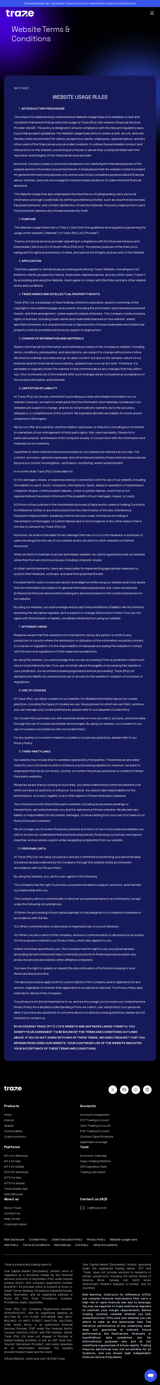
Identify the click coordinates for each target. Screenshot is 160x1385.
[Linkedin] (147, 1089)
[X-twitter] (112, 1089)
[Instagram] (136, 1089)
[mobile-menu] (150, 13)
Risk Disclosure (127, 3)
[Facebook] (124, 1089)
